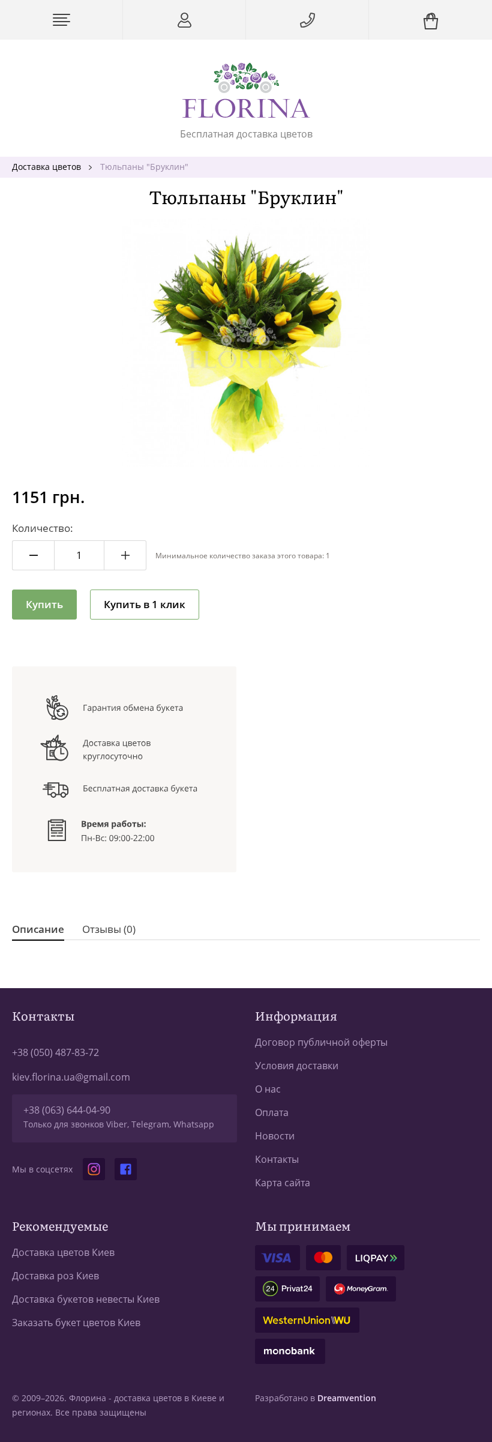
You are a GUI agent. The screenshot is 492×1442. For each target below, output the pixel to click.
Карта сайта (282, 1182)
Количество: (42, 528)
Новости (275, 1135)
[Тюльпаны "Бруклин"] (246, 343)
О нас (268, 1089)
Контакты (277, 1159)
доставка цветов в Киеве (165, 1398)
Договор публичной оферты (321, 1042)
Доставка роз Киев (55, 1275)
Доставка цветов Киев (63, 1252)
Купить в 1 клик (144, 604)
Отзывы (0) (109, 929)
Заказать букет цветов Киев (76, 1322)
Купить (44, 604)
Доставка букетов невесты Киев (86, 1299)
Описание (38, 929)
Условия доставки (296, 1065)
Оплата (272, 1112)
